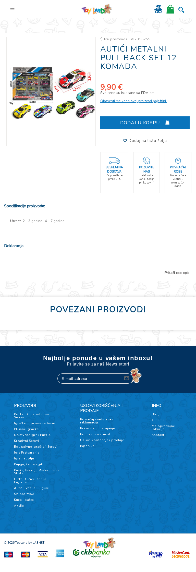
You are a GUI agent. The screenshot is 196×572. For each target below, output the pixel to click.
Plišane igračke (26, 429)
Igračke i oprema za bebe (34, 423)
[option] (51, 91)
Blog (156, 414)
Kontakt (158, 435)
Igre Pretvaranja (26, 453)
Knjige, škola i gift (29, 464)
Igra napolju (24, 458)
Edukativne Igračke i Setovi (35, 447)
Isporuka (87, 446)
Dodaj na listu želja (147, 140)
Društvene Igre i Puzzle (32, 435)
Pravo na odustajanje (97, 428)
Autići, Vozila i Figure (31, 488)
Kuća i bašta (24, 500)
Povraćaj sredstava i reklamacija (96, 420)
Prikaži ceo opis (177, 273)
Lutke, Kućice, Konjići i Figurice (32, 480)
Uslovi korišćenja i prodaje (102, 440)
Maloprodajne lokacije (163, 427)
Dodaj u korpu (141, 123)
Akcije (19, 506)
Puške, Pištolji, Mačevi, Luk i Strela (36, 471)
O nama (158, 420)
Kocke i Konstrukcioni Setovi (31, 415)
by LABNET (36, 543)
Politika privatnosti (96, 434)
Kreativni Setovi (26, 441)
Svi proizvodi (24, 494)
